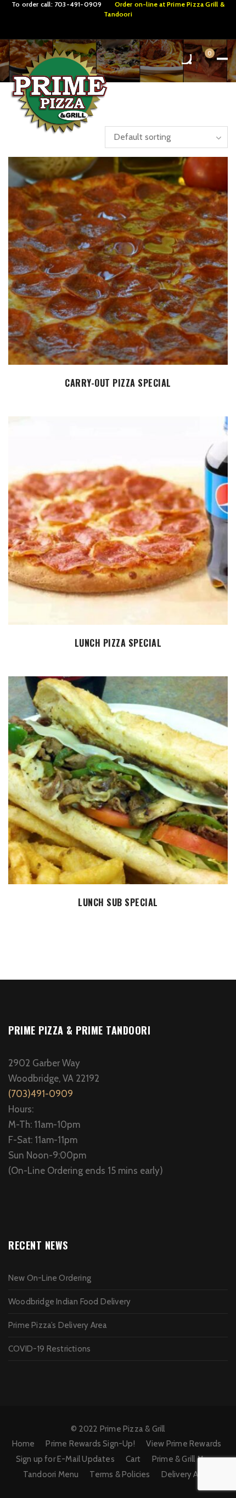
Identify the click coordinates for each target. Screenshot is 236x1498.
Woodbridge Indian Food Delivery (69, 1302)
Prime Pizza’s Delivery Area (57, 1325)
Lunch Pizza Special (118, 642)
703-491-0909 (78, 4)
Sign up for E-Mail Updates (65, 1459)
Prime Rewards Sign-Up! (90, 1444)
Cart (133, 1459)
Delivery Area (186, 1474)
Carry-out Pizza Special (118, 382)
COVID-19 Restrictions (49, 1349)
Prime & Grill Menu (185, 1459)
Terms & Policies (119, 1474)
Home (23, 1444)
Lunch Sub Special (118, 902)
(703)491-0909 (40, 1093)
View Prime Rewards (184, 1444)
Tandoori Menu (51, 1474)
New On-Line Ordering (49, 1278)
